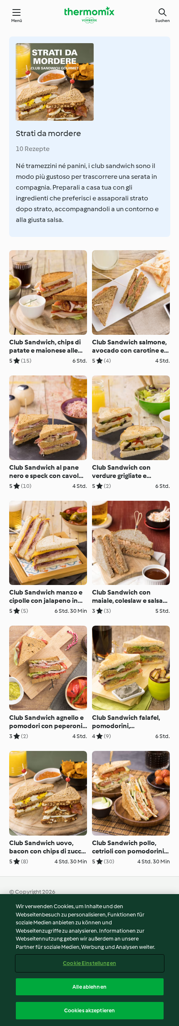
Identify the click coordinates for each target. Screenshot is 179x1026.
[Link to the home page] (89, 15)
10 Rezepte (33, 149)
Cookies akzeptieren (89, 1010)
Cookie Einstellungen (89, 963)
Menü (16, 20)
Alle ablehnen (89, 987)
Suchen (162, 20)
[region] (89, 960)
